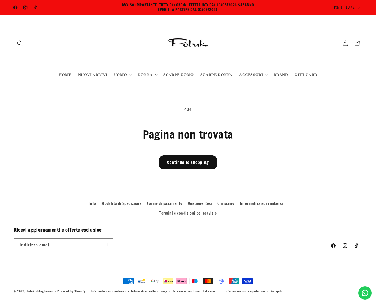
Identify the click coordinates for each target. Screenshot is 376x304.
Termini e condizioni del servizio (188, 213)
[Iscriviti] (106, 244)
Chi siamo (225, 203)
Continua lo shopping (188, 162)
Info (92, 203)
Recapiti (276, 291)
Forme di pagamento (164, 203)
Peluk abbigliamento (41, 291)
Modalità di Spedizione (121, 203)
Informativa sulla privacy (149, 291)
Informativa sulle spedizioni (245, 291)
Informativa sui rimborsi (261, 203)
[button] (20, 43)
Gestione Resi (200, 203)
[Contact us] (365, 293)
